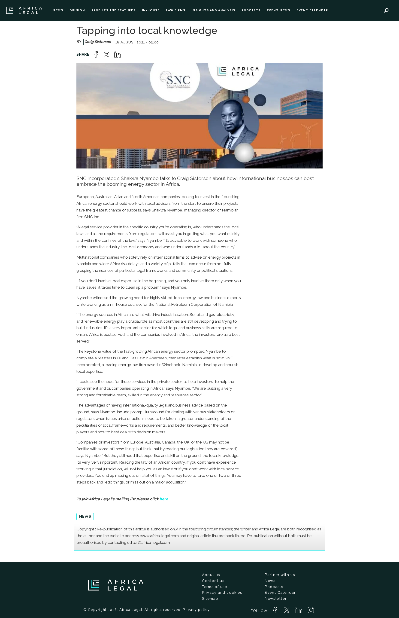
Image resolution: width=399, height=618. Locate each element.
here (164, 499)
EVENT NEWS (278, 10)
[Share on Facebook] (96, 54)
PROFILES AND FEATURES (113, 10)
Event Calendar (280, 592)
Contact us (213, 581)
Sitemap (210, 599)
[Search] (386, 10)
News (270, 581)
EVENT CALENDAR (312, 10)
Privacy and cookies (222, 592)
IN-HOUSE (151, 10)
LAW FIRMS (175, 10)
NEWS (58, 10)
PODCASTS (251, 10)
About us (211, 575)
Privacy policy (196, 610)
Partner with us (280, 575)
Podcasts (274, 587)
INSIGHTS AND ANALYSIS (214, 10)
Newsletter (276, 599)
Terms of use (214, 587)
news (85, 516)
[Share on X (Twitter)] (107, 54)
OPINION (77, 10)
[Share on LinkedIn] (117, 54)
